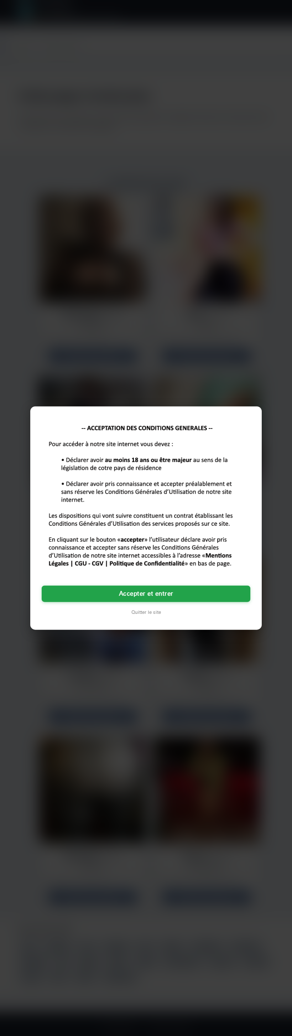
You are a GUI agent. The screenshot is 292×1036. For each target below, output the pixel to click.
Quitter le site (146, 612)
